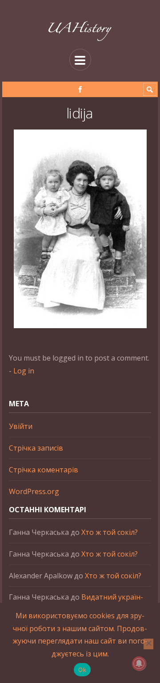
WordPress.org (34, 491)
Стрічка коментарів (43, 470)
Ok (82, 669)
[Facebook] (80, 89)
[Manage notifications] (139, 663)
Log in (23, 371)
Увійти (20, 426)
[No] (148, 644)
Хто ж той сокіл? (109, 532)
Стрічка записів (36, 448)
